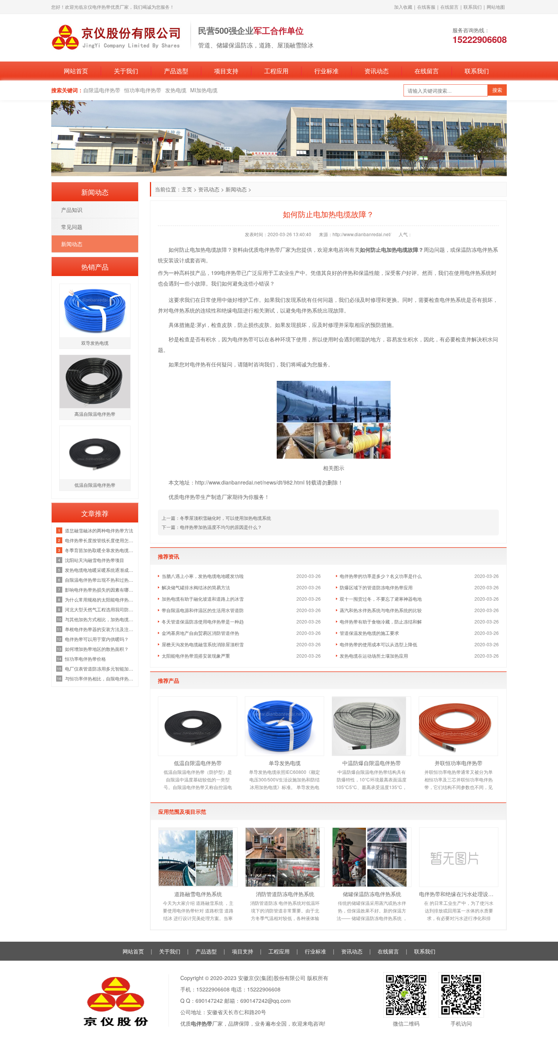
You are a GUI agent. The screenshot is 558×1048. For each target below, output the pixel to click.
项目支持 (226, 70)
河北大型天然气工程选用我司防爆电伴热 (99, 609)
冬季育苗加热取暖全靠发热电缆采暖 (99, 550)
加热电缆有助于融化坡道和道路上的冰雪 (203, 598)
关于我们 (126, 70)
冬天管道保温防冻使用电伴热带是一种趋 (203, 621)
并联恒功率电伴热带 (458, 763)
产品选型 (176, 70)
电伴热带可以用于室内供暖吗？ (97, 639)
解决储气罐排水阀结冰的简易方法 (196, 587)
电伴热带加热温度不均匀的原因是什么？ (221, 527)
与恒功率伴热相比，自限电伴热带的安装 (99, 678)
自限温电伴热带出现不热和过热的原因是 (99, 579)
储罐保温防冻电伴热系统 (372, 894)
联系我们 (472, 6)
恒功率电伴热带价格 (85, 658)
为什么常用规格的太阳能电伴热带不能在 (99, 599)
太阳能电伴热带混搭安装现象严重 (196, 655)
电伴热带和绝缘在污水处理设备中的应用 (458, 894)
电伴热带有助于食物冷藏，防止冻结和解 (381, 621)
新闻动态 (236, 189)
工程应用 (276, 70)
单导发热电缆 (285, 763)
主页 (186, 189)
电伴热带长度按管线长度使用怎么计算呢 (99, 540)
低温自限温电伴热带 (198, 763)
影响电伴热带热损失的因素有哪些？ (99, 589)
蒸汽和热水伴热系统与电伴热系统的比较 (381, 610)
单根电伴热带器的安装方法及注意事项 (99, 629)
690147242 (209, 1000)
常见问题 (71, 226)
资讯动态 (376, 70)
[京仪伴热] (117, 37)
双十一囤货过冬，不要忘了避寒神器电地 (381, 598)
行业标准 (326, 70)
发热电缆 (175, 90)
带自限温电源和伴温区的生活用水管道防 (203, 610)
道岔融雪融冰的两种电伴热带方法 (99, 530)
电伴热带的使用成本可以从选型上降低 (378, 644)
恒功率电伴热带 (142, 90)
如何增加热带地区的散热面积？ (97, 649)
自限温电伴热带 (101, 90)
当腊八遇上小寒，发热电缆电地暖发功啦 (203, 576)
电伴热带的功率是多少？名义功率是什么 (381, 576)
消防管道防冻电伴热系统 (285, 894)
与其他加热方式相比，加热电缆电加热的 (99, 619)
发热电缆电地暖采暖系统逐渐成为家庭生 (99, 570)
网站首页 (76, 70)
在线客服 (426, 6)
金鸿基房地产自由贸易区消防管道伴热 (200, 633)
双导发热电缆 (95, 342)
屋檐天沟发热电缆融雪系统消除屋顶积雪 (203, 644)
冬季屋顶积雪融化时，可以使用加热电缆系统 (225, 518)
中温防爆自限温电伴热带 (371, 763)
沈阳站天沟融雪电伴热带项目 (94, 560)
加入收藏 (403, 6)
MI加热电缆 (204, 90)
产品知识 (71, 209)
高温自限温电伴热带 (94, 413)
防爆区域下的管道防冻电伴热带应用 (376, 587)
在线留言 (449, 6)
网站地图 (496, 6)
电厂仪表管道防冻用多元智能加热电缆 (99, 668)
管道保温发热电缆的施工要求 (369, 633)
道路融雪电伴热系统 (198, 894)
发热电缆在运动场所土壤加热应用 (374, 655)
